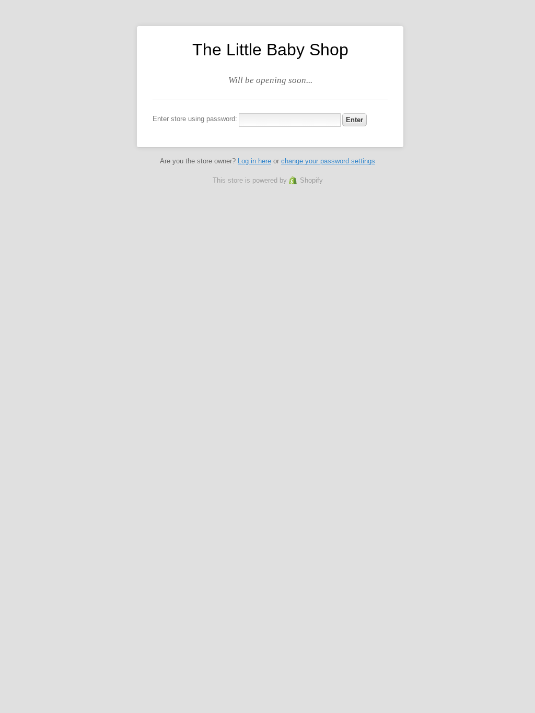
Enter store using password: (195, 119)
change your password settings (328, 161)
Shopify (311, 180)
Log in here (254, 161)
